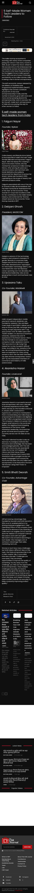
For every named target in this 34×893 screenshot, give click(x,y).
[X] (10, 602)
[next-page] (6, 694)
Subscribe (27, 847)
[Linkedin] (3, 880)
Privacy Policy (20, 850)
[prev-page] (3, 694)
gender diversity (8, 594)
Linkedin (8, 880)
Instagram (25, 877)
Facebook (8, 877)
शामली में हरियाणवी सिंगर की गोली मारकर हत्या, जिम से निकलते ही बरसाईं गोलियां (15, 780)
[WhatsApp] (18, 602)
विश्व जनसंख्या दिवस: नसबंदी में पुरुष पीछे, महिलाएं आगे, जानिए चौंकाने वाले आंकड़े (5, 631)
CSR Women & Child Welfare (16, 642)
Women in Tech (8, 596)
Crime (5, 784)
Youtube (8, 883)
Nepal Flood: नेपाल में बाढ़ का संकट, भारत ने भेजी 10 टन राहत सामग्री (16, 771)
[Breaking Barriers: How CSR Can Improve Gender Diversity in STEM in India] (17, 615)
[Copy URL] (14, 602)
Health (4, 646)
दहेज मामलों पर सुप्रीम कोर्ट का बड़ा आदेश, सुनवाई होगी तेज (15, 752)
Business (27, 652)
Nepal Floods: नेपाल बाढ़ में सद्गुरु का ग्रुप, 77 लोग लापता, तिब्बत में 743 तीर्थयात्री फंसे (16, 761)
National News (7, 755)
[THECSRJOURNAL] (17, 2)
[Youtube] (3, 883)
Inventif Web (18, 890)
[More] (5, 44)
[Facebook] (5, 602)
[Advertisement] (17, 721)
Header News (5, 20)
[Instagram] (19, 877)
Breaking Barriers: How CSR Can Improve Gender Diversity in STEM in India (17, 629)
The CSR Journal (12, 31)
